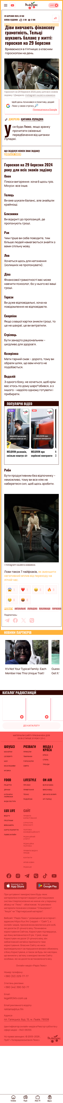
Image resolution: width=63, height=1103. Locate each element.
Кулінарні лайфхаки (8, 795)
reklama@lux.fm (13, 1009)
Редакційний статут (29, 838)
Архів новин (28, 862)
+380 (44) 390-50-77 (16, 987)
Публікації (44, 609)
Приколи (27, 752)
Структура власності (28, 824)
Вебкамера (9, 825)
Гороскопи (28, 761)
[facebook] (15, 620)
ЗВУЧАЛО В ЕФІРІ (50, 794)
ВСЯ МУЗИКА (48, 785)
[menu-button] (5, 5)
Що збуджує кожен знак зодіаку (22, 151)
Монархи (8, 752)
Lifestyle (29, 779)
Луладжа (32, 609)
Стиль (45, 760)
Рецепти (8, 785)
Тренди (46, 764)
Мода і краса (48, 748)
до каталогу (31, 725)
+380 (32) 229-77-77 (16, 976)
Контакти (27, 857)
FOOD (7, 779)
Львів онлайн (10, 834)
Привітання (28, 790)
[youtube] (54, 876)
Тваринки (27, 756)
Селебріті (8, 756)
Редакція (27, 867)
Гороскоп (57, 609)
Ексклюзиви (9, 766)
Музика (7, 770)
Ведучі (7, 816)
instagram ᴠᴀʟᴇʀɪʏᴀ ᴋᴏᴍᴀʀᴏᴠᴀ (40, 95)
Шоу (6, 761)
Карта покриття (11, 830)
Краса (45, 755)
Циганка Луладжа (32, 119)
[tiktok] (45, 876)
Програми (8, 820)
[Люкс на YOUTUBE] (12, 5)
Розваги (8, 609)
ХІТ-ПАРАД (47, 799)
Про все (27, 785)
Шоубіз (9, 746)
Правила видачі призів (30, 851)
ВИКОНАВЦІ (47, 790)
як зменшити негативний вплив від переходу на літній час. (30, 576)
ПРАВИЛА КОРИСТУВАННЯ (30, 817)
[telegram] (7, 620)
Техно (26, 794)
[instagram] (18, 876)
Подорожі (27, 799)
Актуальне (20, 609)
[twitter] (23, 620)
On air (47, 779)
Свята (26, 766)
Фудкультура (10, 801)
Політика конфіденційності (31, 831)
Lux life (9, 810)
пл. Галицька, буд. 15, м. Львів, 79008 (26, 1019)
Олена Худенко (11, 20)
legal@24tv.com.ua (15, 998)
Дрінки (7, 790)
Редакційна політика (28, 844)
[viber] (32, 620)
